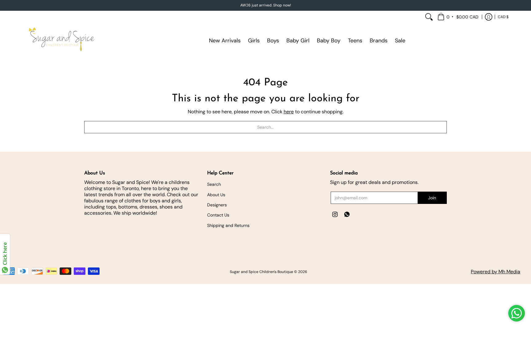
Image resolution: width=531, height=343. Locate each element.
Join (432, 198)
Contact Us (218, 215)
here (289, 111)
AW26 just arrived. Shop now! (265, 5)
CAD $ (503, 16)
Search (214, 184)
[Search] (429, 17)
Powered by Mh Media (495, 271)
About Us (216, 194)
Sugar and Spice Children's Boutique (261, 271)
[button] (458, 17)
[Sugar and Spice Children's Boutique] (61, 40)
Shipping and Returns (228, 225)
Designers (217, 205)
